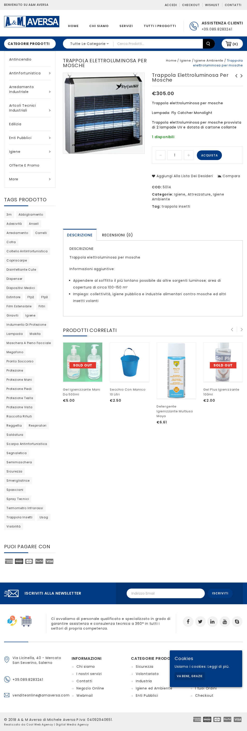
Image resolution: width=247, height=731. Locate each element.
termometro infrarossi (25, 508)
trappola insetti (176, 206)
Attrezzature (199, 194)
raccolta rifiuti (19, 416)
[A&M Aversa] (31, 21)
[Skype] (237, 621)
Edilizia (15, 124)
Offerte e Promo (24, 165)
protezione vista (20, 407)
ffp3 (44, 297)
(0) (235, 44)
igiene (30, 315)
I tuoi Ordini (206, 688)
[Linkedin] (212, 621)
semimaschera (19, 462)
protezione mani (19, 380)
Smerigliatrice (18, 480)
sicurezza (14, 471)
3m (9, 214)
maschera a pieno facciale (29, 343)
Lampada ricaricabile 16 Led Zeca (240, 80)
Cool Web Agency (39, 724)
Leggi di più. (218, 666)
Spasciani (15, 490)
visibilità (14, 526)
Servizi (126, 26)
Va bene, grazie (190, 676)
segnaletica (17, 453)
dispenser (14, 279)
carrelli (41, 233)
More (13, 179)
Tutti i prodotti (160, 26)
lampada (15, 334)
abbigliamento (31, 214)
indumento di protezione (26, 325)
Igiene (15, 151)
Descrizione (80, 235)
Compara (231, 176)
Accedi (171, 5)
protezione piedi (19, 389)
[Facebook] (188, 621)
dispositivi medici (21, 288)
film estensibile (19, 306)
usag (44, 517)
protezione (15, 370)
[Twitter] (200, 621)
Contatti (233, 5)
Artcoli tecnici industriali (22, 108)
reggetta (14, 425)
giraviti (12, 315)
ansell (34, 224)
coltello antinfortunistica (27, 251)
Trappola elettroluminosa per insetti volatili (235, 80)
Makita (35, 334)
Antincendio (20, 59)
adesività (14, 224)
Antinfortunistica (25, 73)
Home (73, 26)
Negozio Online (90, 688)
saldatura (15, 435)
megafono (15, 352)
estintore (14, 297)
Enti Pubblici (20, 137)
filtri (42, 306)
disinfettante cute (21, 269)
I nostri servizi (89, 673)
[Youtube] (225, 621)
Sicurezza (144, 666)
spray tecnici (18, 499)
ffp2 (30, 297)
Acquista (209, 155)
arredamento (17, 233)
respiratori (38, 425)
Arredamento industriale (21, 89)
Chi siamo (99, 26)
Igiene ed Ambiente (154, 688)
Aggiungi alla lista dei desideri (184, 176)
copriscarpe (17, 260)
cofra (11, 242)
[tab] (80, 235)
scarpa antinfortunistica (27, 444)
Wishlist (212, 5)
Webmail (84, 695)
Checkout (191, 5)
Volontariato (147, 673)
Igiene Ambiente (208, 60)
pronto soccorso (20, 361)
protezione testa (20, 398)
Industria (144, 681)
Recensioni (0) (117, 235)
